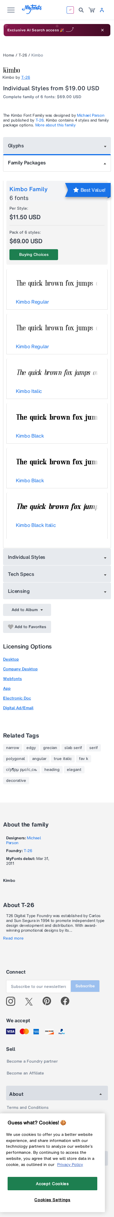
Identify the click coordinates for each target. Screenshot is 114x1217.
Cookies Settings (52, 1200)
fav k (83, 758)
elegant (74, 769)
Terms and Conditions (28, 1107)
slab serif (73, 747)
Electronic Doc (17, 698)
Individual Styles (27, 557)
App (7, 688)
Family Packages (27, 162)
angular (39, 758)
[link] (91, 10)
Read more (13, 938)
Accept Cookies (52, 1184)
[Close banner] (102, 30)
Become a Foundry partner (32, 1061)
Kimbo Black (30, 435)
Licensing (19, 591)
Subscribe (85, 986)
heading (52, 769)
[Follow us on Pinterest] (49, 1001)
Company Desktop (20, 669)
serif (93, 747)
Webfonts (12, 679)
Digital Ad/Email (18, 708)
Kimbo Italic (29, 391)
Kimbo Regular (32, 301)
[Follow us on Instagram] (13, 1001)
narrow (12, 747)
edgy (31, 747)
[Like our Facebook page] (67, 1001)
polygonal (15, 758)
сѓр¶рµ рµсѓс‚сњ (21, 769)
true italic (63, 758)
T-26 (23, 55)
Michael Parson (91, 115)
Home (8, 55)
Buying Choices (34, 254)
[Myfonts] (32, 12)
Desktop (11, 659)
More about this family (55, 125)
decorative (16, 780)
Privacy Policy (70, 1164)
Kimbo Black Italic (36, 525)
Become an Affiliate (25, 1073)
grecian (50, 747)
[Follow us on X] (31, 1001)
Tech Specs (21, 574)
